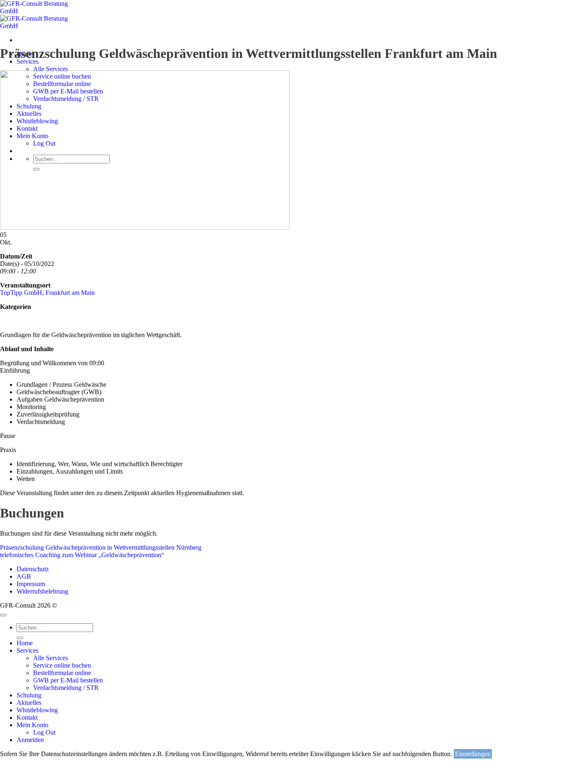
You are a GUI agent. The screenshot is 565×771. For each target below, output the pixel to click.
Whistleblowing (37, 710)
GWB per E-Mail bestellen (68, 680)
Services (27, 61)
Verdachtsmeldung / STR (66, 687)
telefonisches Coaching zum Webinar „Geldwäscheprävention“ (82, 554)
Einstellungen (473, 753)
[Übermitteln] (20, 638)
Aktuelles (29, 702)
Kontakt (27, 717)
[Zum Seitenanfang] (3, 615)
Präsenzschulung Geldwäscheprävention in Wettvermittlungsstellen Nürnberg (100, 547)
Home (25, 642)
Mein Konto (32, 724)
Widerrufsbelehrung (42, 591)
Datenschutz (33, 568)
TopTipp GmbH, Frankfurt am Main (47, 292)
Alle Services (50, 68)
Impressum (31, 583)
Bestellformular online (62, 672)
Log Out (44, 732)
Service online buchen (62, 665)
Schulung (29, 695)
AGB (24, 576)
